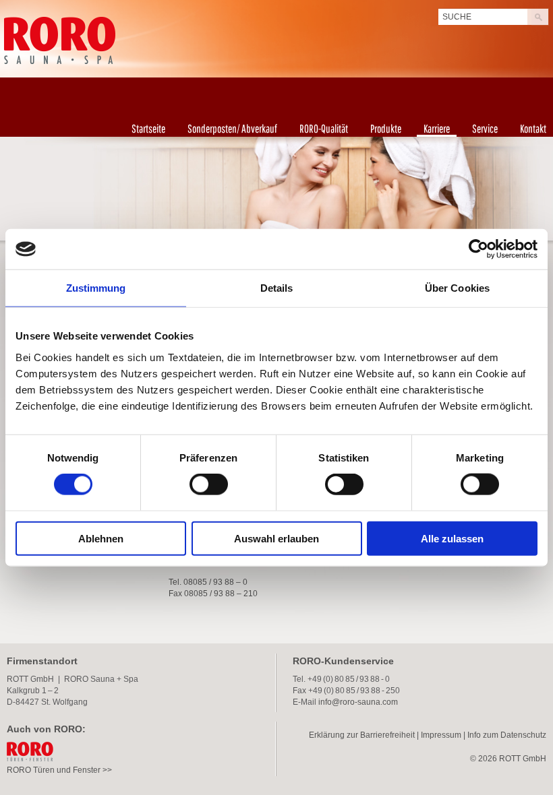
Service (485, 128)
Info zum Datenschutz (506, 735)
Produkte (385, 128)
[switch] (209, 484)
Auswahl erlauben (276, 538)
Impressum (441, 735)
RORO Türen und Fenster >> (59, 770)
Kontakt (533, 128)
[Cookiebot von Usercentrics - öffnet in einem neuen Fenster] (478, 249)
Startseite (148, 128)
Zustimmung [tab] (96, 288)
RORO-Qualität (323, 128)
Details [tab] (276, 288)
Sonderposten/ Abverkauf (232, 128)
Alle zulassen (452, 538)
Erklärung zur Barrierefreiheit (362, 735)
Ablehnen (100, 538)
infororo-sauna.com (358, 702)
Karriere (437, 128)
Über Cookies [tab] (457, 288)
